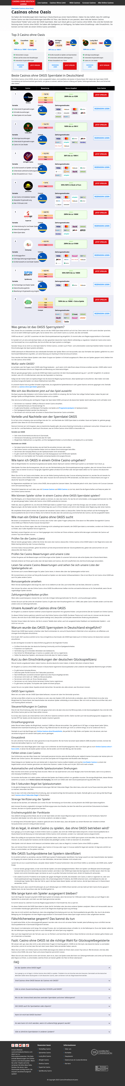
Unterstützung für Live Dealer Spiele (25, 226)
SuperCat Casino (44, 1067)
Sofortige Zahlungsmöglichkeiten (25, 259)
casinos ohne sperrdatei (28, 387)
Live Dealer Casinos (90, 762)
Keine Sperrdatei (19, 232)
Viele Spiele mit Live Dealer (22, 115)
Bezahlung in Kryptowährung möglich (25, 291)
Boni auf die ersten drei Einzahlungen (26, 58)
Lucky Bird (94, 41)
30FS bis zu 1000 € (54, 50)
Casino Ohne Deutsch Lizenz (23, 2)
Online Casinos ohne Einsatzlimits (49, 731)
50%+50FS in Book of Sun (71, 185)
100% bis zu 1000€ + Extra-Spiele (25, 49)
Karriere (68, 1064)
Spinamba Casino (45, 1053)
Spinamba (28, 191)
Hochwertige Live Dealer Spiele (24, 285)
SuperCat (28, 220)
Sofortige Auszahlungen (92, 55)
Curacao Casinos (89, 3)
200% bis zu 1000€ (71, 214)
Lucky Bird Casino (45, 1056)
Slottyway (28, 250)
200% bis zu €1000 (71, 243)
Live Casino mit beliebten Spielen (25, 197)
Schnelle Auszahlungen (21, 112)
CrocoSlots (24, 41)
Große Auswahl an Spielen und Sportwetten (63, 55)
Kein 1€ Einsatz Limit (20, 203)
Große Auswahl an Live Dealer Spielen (25, 262)
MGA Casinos (75, 3)
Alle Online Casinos (106, 3)
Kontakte (68, 1053)
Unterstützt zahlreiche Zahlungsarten (61, 58)
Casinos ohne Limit (58, 3)
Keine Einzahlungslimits (22, 229)
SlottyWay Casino (45, 1049)
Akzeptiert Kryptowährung (23, 200)
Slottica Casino (44, 1064)
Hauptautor (69, 1056)
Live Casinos (42, 3)
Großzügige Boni (19, 256)
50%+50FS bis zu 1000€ (71, 273)
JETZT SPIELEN (35, 65)
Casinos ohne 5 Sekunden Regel (26, 795)
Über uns (68, 1049)
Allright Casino (44, 1060)
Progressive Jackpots (66, 408)
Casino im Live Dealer (91, 60)
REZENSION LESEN (20, 66)
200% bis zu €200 (71, 96)
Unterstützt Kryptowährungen (24, 60)
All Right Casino (28, 162)
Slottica (28, 103)
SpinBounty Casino (45, 1071)
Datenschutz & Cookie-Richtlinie (76, 1060)
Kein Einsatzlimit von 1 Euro (58, 60)
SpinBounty (28, 279)
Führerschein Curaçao (21, 55)
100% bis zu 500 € (89, 49)
